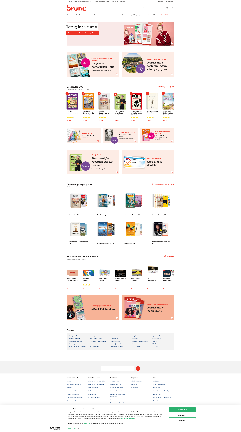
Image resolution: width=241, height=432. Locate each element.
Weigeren (182, 420)
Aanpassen (181, 415)
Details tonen (72, 428)
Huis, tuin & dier (96, 338)
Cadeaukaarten (105, 15)
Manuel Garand (72, 113)
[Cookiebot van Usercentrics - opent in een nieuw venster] (55, 428)
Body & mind (74, 336)
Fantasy (72, 344)
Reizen (149, 15)
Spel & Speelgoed (136, 15)
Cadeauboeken (74, 338)
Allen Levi (150, 113)
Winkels (160, 1)
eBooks (93, 15)
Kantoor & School (120, 15)
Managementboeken (118, 344)
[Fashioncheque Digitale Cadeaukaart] (120, 273)
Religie (134, 336)
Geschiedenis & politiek (77, 346)
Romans (135, 338)
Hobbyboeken (95, 336)
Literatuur (114, 338)
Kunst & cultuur (117, 336)
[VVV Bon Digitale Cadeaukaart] (88, 273)
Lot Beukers (119, 115)
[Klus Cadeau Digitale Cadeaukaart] (136, 273)
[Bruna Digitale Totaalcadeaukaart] (72, 273)
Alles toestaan (182, 409)
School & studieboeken (140, 341)
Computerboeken (75, 341)
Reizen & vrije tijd (117, 346)
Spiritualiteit (136, 346)
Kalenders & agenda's (98, 341)
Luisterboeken (116, 341)
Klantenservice (169, 1)
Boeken (69, 15)
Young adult (156, 346)
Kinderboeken (95, 344)
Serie (133, 344)
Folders (167, 15)
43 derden (86, 423)
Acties (161, 15)
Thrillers (155, 344)
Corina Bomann (168, 115)
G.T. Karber (135, 115)
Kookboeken (94, 346)
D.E (154, 15)
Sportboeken (157, 336)
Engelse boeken (81, 15)
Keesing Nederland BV (104, 116)
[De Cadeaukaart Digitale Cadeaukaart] (152, 270)
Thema (154, 341)
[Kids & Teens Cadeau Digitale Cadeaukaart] (104, 273)
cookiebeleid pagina (128, 418)
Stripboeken (156, 338)
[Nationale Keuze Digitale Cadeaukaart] (168, 273)
